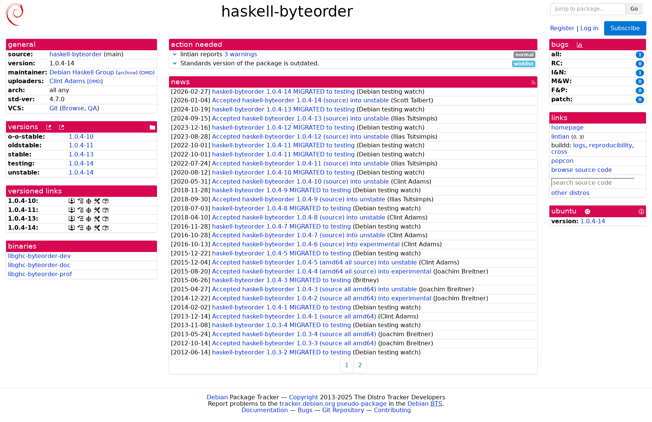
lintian (560, 136)
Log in (589, 27)
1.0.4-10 (81, 136)
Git (53, 108)
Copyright (303, 397)
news (180, 81)
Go (634, 9)
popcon (562, 160)
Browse (73, 108)
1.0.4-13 (81, 154)
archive (127, 73)
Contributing (392, 410)
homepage (567, 127)
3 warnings (240, 54)
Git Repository (343, 410)
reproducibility (610, 145)
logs (579, 145)
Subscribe (625, 28)
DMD (147, 73)
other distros (570, 192)
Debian (217, 397)
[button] (175, 54)
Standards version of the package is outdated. (356, 63)
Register (562, 27)
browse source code (581, 169)
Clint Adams (67, 81)
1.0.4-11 (81, 145)
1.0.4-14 (81, 163)
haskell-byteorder (75, 54)
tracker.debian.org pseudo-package (333, 403)
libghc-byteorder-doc (39, 265)
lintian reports (356, 54)
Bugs (305, 410)
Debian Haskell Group (81, 72)
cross (559, 151)
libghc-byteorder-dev (39, 256)
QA (92, 108)
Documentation (264, 410)
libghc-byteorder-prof (40, 274)
